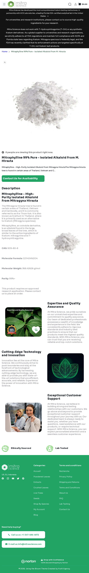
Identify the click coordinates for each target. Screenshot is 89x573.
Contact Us (64, 509)
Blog (35, 515)
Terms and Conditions (69, 488)
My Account (39, 509)
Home (4, 51)
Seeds (36, 498)
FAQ (61, 498)
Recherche (64, 471)
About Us (63, 493)
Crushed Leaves (40, 488)
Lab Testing (64, 504)
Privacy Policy (65, 477)
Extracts (37, 482)
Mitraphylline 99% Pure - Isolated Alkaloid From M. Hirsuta (38, 51)
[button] (4, 4)
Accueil (37, 471)
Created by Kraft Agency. (59, 569)
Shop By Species (41, 504)
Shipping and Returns (69, 482)
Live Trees (38, 493)
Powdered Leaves (41, 477)
